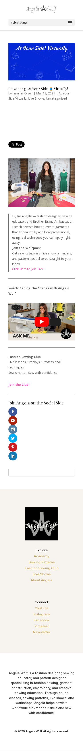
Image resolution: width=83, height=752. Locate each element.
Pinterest (42, 626)
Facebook (41, 620)
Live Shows (36, 98)
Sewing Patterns (42, 562)
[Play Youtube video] (41, 321)
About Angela (41, 580)
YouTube (41, 608)
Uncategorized (56, 98)
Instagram (41, 614)
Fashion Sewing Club (41, 568)
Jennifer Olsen (23, 93)
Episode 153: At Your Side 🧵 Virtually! (38, 88)
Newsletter (41, 632)
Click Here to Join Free (28, 269)
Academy (41, 556)
